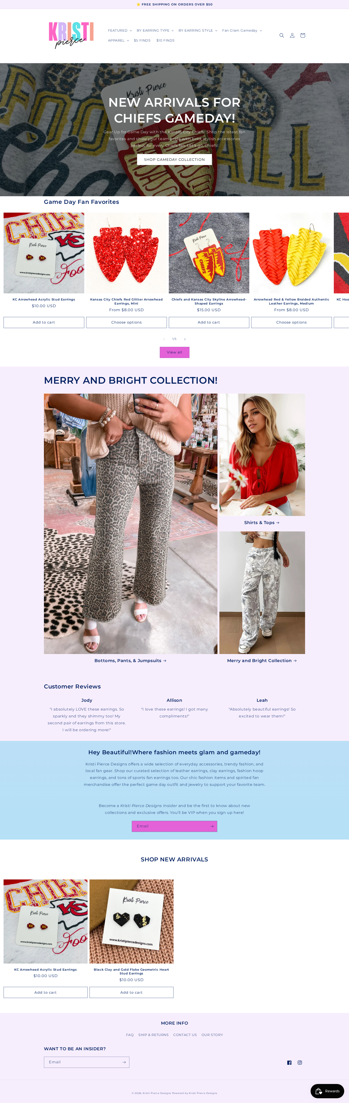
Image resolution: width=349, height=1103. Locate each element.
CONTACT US (185, 1035)
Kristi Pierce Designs (157, 1093)
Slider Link (87, 700)
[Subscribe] (212, 826)
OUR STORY (212, 1035)
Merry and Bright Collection (259, 660)
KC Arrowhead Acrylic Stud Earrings (44, 299)
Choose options (126, 322)
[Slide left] (164, 339)
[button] (119, 30)
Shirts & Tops (259, 522)
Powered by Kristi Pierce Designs (194, 1093)
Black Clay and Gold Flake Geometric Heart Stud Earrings (131, 971)
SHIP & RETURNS (153, 1035)
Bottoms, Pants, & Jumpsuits (127, 660)
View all (174, 352)
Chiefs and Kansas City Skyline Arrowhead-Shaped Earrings (209, 301)
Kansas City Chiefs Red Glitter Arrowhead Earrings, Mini (126, 301)
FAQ (130, 1035)
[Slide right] (185, 339)
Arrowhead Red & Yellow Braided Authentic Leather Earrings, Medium (292, 301)
